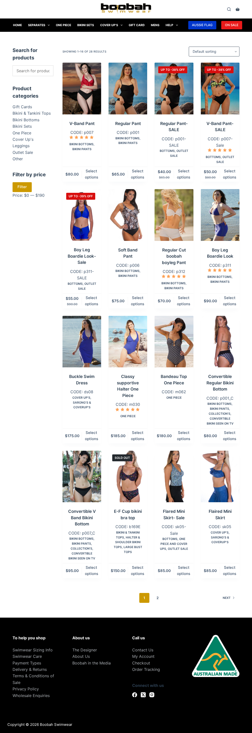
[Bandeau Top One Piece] (174, 342)
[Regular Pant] (128, 88)
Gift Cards (22, 106)
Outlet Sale (178, 549)
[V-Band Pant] (82, 88)
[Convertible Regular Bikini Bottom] (220, 342)
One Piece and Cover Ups (174, 544)
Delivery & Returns (30, 669)
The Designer (84, 649)
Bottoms (167, 151)
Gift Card (137, 25)
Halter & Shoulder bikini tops (127, 542)
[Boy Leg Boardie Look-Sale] (82, 215)
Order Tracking (146, 669)
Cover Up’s (109, 25)
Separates (36, 25)
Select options (91, 174)
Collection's (219, 413)
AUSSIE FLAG (202, 25)
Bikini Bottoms (81, 144)
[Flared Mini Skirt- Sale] (174, 476)
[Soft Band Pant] (128, 215)
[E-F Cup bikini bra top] (128, 476)
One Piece (63, 25)
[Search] (229, 9)
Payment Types (27, 663)
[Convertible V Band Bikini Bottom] (82, 476)
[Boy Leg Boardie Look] (220, 215)
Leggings (21, 145)
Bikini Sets (85, 25)
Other (18, 158)
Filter (22, 186)
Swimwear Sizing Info (33, 649)
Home (17, 25)
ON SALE (231, 25)
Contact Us (142, 649)
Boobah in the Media (91, 663)
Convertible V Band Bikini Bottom (82, 517)
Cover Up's (81, 397)
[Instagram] (151, 694)
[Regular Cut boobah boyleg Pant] (174, 215)
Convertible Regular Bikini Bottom (220, 383)
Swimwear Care (27, 656)
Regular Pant (128, 123)
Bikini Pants (82, 149)
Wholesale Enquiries (31, 695)
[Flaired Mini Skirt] (220, 476)
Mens (155, 25)
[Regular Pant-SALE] (174, 88)
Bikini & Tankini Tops (32, 113)
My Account (143, 656)
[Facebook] (134, 694)
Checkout (141, 663)
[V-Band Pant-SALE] (220, 88)
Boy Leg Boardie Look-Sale (82, 256)
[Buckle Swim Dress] (82, 342)
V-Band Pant (81, 123)
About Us (81, 656)
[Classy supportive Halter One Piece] (128, 342)
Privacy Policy (26, 688)
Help (169, 25)
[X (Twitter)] (143, 694)
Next (227, 598)
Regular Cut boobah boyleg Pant (174, 256)
